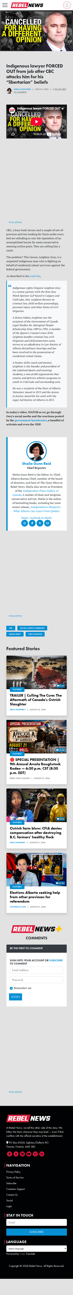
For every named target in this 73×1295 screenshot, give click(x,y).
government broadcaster (31, 420)
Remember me (22, 988)
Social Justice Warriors (32, 628)
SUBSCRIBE (56, 960)
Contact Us (12, 1194)
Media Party (15, 634)
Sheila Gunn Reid (22, 89)
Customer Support (15, 1189)
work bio (35, 276)
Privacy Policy (13, 1172)
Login (9, 1206)
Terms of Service (15, 1177)
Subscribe (11, 1183)
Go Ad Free (16, 222)
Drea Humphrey (17, 709)
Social (9, 1200)
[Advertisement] (36, 182)
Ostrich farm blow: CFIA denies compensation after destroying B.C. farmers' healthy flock (36, 832)
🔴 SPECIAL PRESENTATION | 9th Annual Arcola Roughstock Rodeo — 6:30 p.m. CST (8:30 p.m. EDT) (35, 766)
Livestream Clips (18, 906)
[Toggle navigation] (5, 5)
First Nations (35, 634)
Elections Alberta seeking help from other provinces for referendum (35, 897)
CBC (11, 628)
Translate (30, 1254)
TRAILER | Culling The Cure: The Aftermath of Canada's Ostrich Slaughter (36, 700)
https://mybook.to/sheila (36, 517)
